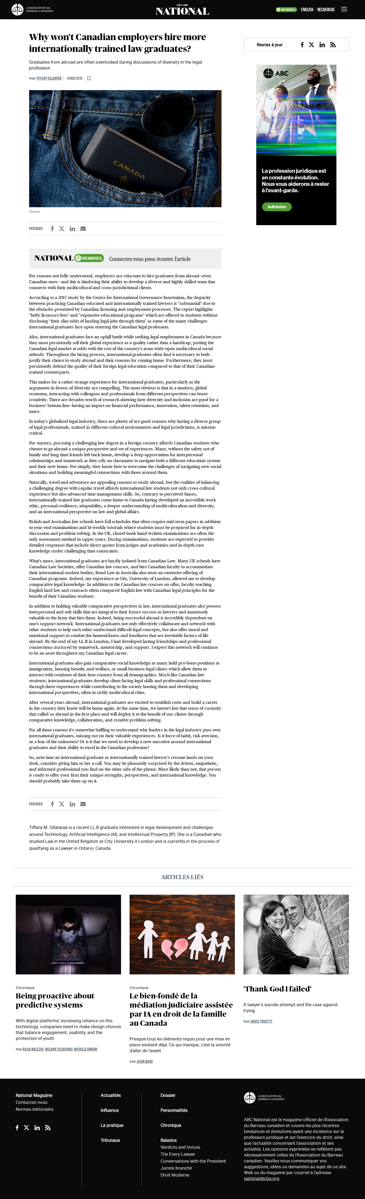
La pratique (112, 1125)
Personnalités (174, 1110)
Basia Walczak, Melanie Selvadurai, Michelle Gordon (60, 1049)
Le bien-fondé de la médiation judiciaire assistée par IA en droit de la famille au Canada (181, 1010)
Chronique (25, 987)
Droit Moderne (175, 1175)
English (307, 9)
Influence (110, 1110)
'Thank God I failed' (277, 989)
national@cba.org (261, 1178)
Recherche (326, 9)
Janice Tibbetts (261, 1021)
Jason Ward (145, 1061)
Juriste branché (176, 1168)
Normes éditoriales (34, 1109)
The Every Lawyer (178, 1154)
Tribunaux (110, 1140)
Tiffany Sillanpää (49, 78)
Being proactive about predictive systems (55, 1001)
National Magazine (34, 1095)
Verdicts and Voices (180, 1147)
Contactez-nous (31, 1102)
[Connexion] (89, 78)
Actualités (111, 1095)
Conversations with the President (193, 1161)
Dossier (168, 1095)
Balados (169, 1140)
